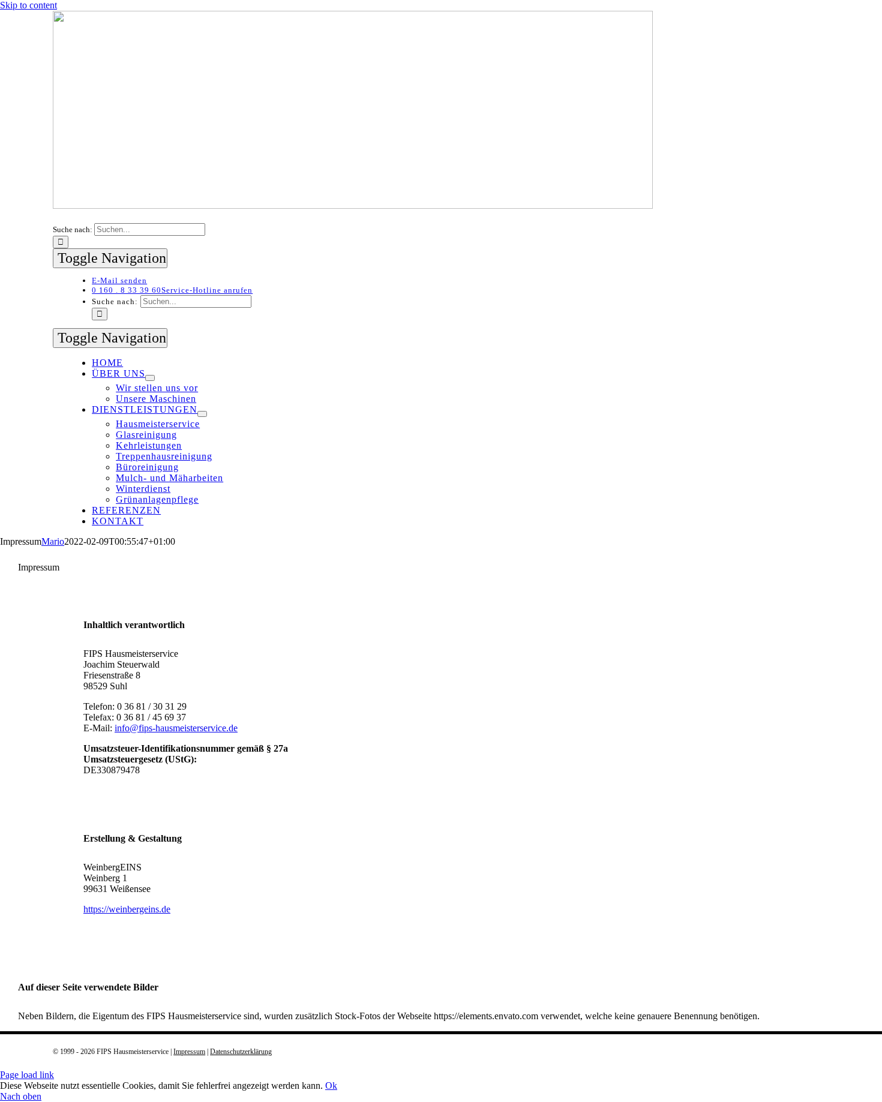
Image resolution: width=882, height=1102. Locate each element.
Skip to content (28, 5)
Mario (52, 541)
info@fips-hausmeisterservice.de (176, 728)
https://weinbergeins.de (126, 909)
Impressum (189, 1051)
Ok (331, 1085)
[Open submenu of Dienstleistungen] (202, 414)
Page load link (27, 1075)
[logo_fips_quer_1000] (353, 205)
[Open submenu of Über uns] (150, 378)
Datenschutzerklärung (241, 1051)
